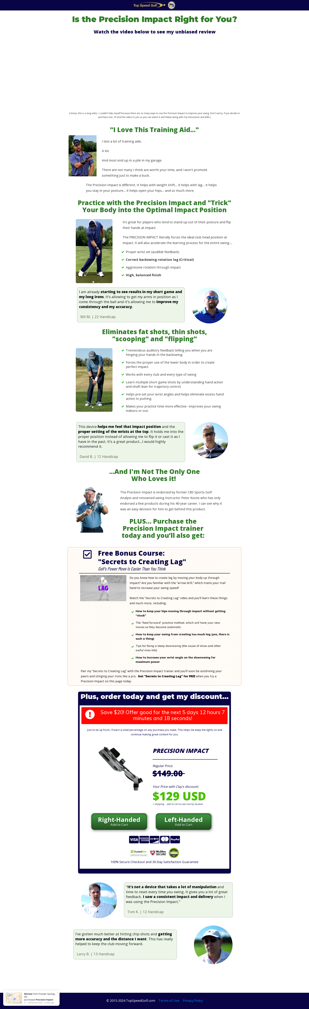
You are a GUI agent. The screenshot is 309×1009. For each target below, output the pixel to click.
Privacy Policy (193, 1000)
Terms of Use (169, 1000)
